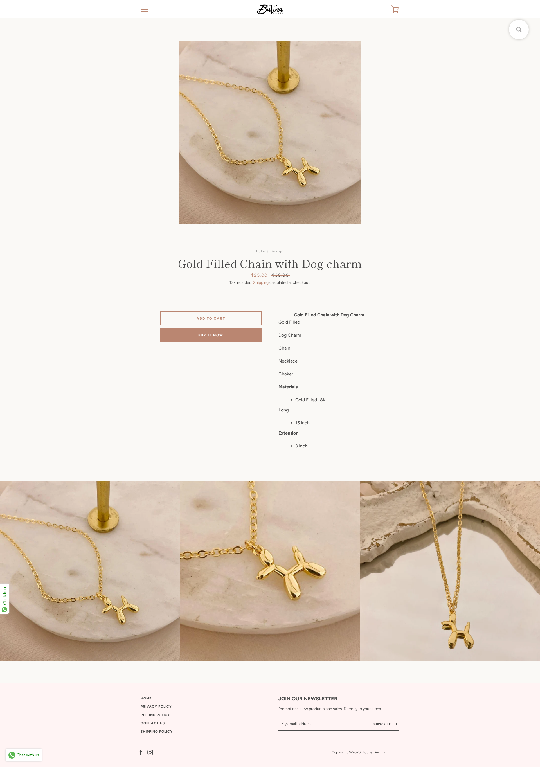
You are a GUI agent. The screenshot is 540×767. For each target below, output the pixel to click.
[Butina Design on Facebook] (140, 752)
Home (146, 698)
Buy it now (210, 335)
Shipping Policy (157, 732)
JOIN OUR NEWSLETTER (308, 699)
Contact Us (153, 723)
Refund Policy (155, 715)
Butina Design (373, 752)
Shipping (261, 282)
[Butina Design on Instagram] (150, 752)
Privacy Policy (156, 706)
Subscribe (382, 724)
